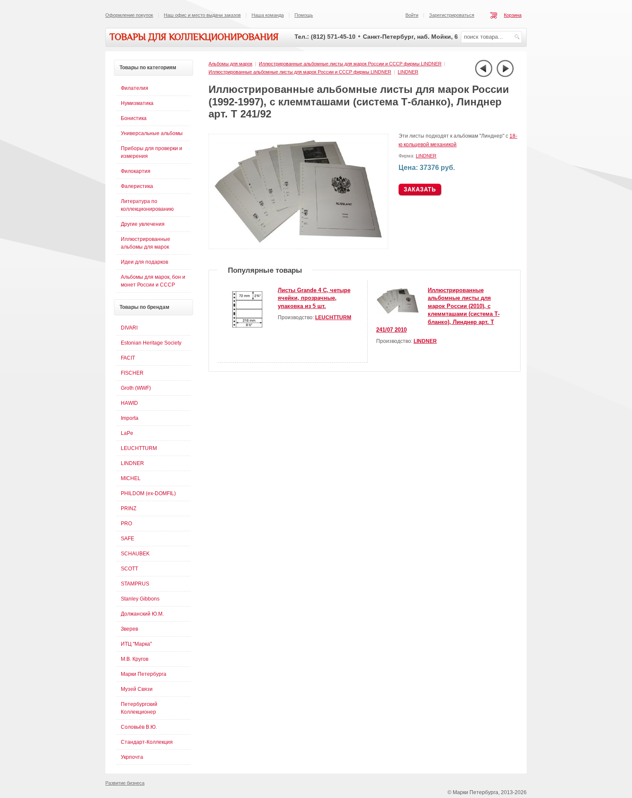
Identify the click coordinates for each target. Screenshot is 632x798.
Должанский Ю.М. (142, 614)
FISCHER (132, 373)
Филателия (134, 88)
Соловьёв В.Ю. (139, 727)
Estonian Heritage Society (151, 343)
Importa (129, 418)
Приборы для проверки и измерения (151, 152)
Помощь (304, 15)
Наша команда (268, 15)
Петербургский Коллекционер (139, 708)
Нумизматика (137, 103)
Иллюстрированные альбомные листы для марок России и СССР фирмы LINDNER (350, 63)
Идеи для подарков (144, 262)
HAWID (129, 403)
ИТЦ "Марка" (136, 644)
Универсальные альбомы (152, 133)
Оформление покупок (129, 15)
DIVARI (129, 328)
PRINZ (128, 508)
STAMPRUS (135, 584)
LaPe (127, 433)
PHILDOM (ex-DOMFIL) (148, 493)
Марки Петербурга (143, 674)
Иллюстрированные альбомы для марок (145, 243)
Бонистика (134, 118)
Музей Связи (137, 689)
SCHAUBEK (135, 554)
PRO (126, 524)
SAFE (127, 539)
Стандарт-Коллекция (147, 742)
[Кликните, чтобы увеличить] (300, 247)
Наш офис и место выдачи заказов (202, 15)
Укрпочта (132, 757)
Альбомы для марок (230, 63)
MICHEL (131, 478)
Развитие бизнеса (124, 783)
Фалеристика (137, 186)
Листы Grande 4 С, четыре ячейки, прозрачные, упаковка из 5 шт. (314, 298)
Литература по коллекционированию (147, 205)
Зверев (129, 629)
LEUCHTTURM (333, 317)
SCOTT (129, 569)
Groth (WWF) (136, 388)
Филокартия (135, 171)
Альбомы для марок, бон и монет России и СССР (153, 281)
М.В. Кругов (134, 659)
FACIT (128, 358)
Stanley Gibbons (140, 599)
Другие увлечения (143, 224)
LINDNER (408, 71)
